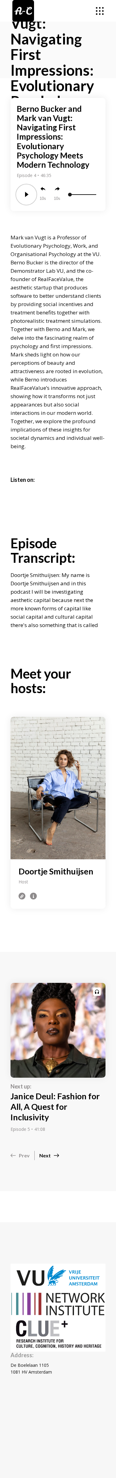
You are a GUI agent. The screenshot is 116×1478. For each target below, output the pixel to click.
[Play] (26, 194)
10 (42, 198)
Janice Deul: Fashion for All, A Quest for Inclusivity (55, 1106)
